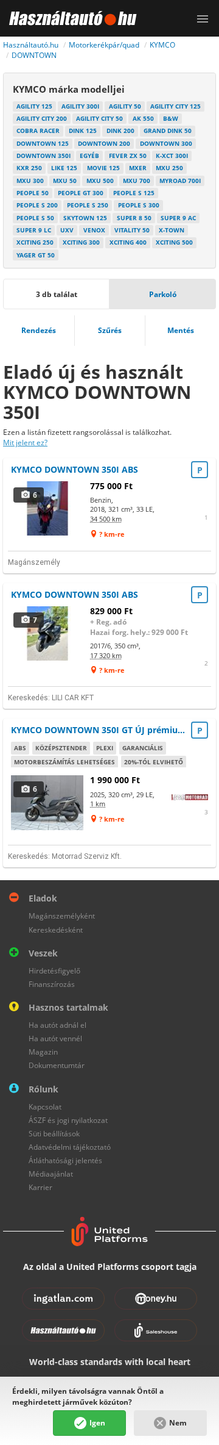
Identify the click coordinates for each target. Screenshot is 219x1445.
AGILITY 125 (34, 106)
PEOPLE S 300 (138, 205)
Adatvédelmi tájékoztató (70, 1147)
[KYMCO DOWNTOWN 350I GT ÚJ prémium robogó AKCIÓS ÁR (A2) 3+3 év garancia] (47, 802)
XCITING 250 (35, 242)
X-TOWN (171, 230)
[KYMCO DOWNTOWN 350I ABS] (47, 508)
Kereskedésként (56, 930)
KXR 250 (29, 167)
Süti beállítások (54, 1133)
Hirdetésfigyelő (54, 971)
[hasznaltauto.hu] (68, 18)
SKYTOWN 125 (85, 217)
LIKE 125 (64, 167)
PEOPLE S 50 (35, 217)
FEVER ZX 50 (128, 155)
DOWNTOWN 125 (42, 143)
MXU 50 (65, 180)
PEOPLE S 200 (37, 205)
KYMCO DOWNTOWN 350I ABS (74, 469)
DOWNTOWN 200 (104, 143)
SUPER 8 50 (134, 217)
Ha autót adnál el (57, 1025)
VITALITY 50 (132, 230)
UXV (67, 230)
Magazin (43, 1052)
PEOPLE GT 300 (80, 192)
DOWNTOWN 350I (43, 155)
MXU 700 (136, 180)
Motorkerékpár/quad (104, 45)
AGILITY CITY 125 (175, 106)
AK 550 (143, 118)
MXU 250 (169, 167)
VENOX (94, 230)
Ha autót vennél (55, 1038)
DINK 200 (120, 130)
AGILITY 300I (80, 106)
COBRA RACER (38, 130)
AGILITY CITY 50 (99, 118)
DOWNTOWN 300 (166, 143)
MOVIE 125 (103, 167)
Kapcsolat (45, 1107)
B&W (170, 118)
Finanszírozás (52, 984)
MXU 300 (30, 180)
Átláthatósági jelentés (65, 1160)
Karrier (40, 1187)
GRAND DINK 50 (168, 130)
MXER (138, 167)
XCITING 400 (128, 242)
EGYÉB (89, 155)
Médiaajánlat (51, 1174)
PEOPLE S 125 (134, 192)
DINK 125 (83, 130)
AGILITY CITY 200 (41, 118)
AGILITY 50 (125, 106)
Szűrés (110, 330)
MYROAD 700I (180, 180)
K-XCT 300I (172, 155)
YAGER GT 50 (35, 255)
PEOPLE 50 (32, 192)
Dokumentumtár (57, 1065)
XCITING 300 (81, 242)
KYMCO (162, 45)
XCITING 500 (174, 242)
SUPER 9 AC (178, 217)
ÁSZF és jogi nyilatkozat (68, 1120)
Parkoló (162, 294)
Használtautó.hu (30, 45)
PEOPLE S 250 (87, 205)
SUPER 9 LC (33, 230)
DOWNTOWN (34, 55)
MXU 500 (100, 180)
